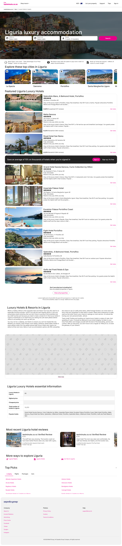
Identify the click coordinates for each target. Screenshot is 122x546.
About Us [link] (6, 511)
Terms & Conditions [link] (48, 517)
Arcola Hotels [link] (10, 483)
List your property (91, 3)
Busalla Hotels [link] (10, 490)
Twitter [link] (6, 526)
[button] (61, 467)
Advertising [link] (7, 517)
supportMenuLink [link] (87, 511)
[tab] (9, 474)
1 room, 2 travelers (72, 39)
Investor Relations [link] (8, 514)
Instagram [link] (6, 532)
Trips (109, 3)
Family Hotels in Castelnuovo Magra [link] (73, 493)
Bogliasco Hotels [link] (11, 486)
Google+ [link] (6, 529)
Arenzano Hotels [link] (67, 483)
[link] (19, 459)
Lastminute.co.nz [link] (8, 9)
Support (102, 3)
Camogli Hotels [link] (66, 490)
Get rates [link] (113, 109)
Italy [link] (16, 9)
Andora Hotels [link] (66, 479)
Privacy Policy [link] (47, 511)
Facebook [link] (6, 523)
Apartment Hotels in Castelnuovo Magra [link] (18, 493)
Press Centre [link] (7, 520)
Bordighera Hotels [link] (67, 486)
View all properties (61, 293)
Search (107, 38)
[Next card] (117, 79)
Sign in (116, 3)
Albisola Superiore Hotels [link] (13, 479)
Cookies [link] (45, 514)
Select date (13, 39)
